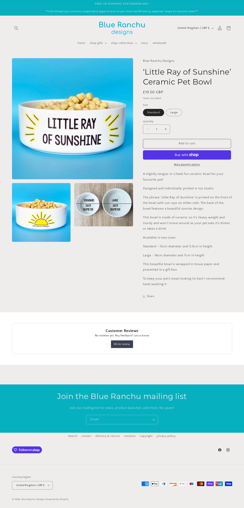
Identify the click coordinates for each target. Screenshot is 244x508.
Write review (122, 344)
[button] (16, 28)
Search (72, 436)
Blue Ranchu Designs (33, 499)
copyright (146, 436)
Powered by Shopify (57, 499)
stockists (130, 436)
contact (86, 436)
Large (174, 112)
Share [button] (150, 296)
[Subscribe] (153, 419)
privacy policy (166, 436)
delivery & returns (107, 436)
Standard (153, 112)
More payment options (187, 164)
